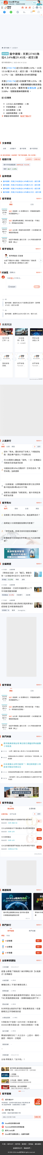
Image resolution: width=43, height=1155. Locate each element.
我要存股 (37, 159)
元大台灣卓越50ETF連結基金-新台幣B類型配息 (18, 828)
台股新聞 (12, 569)
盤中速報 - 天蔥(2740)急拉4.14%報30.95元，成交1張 (22, 192)
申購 (39, 830)
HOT (10, 211)
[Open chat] (38, 12)
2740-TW (11, 67)
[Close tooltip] (37, 17)
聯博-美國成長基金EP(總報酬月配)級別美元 (16, 819)
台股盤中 (15, 48)
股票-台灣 (11, 832)
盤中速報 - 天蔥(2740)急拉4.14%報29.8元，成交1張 (21, 181)
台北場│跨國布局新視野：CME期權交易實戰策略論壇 (25, 231)
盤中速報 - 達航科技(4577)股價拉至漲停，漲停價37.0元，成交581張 (22, 303)
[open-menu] (2, 7)
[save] (31, 12)
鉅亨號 (17, 1144)
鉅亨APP (10, 1144)
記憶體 (9, 940)
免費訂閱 (37, 1117)
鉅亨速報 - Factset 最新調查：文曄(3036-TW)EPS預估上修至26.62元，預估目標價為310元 (21, 364)
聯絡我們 (27, 1148)
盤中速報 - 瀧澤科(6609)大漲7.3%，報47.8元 (21, 313)
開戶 (39, 821)
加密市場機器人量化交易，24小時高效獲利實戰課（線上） (25, 240)
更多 (39, 446)
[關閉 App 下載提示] (2, 2)
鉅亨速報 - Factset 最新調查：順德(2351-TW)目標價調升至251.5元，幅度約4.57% (36, 364)
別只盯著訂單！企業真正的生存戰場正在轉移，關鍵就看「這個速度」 (5, 339)
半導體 (9, 952)
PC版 (4, 1144)
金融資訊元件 (17, 1148)
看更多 (38, 198)
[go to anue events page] (33, 7)
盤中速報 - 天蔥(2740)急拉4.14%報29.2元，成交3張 (21, 185)
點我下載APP (25, 116)
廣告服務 (38, 1144)
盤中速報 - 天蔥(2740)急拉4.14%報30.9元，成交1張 (21, 188)
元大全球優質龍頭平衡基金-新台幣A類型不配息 (18, 845)
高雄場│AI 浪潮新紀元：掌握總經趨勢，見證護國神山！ (25, 212)
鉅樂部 (24, 1144)
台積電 (9, 946)
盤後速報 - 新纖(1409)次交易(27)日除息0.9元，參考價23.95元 (6, 364)
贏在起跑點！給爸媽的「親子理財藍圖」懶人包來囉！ (20, 155)
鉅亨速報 (6, 48)
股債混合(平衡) (13, 849)
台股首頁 (29, 159)
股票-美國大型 (12, 823)
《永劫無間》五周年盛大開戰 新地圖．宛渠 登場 (20, 339)
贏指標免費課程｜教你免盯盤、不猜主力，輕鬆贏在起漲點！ (24, 221)
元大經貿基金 (6, 837)
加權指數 (31, 87)
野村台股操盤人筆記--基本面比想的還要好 (36, 339)
